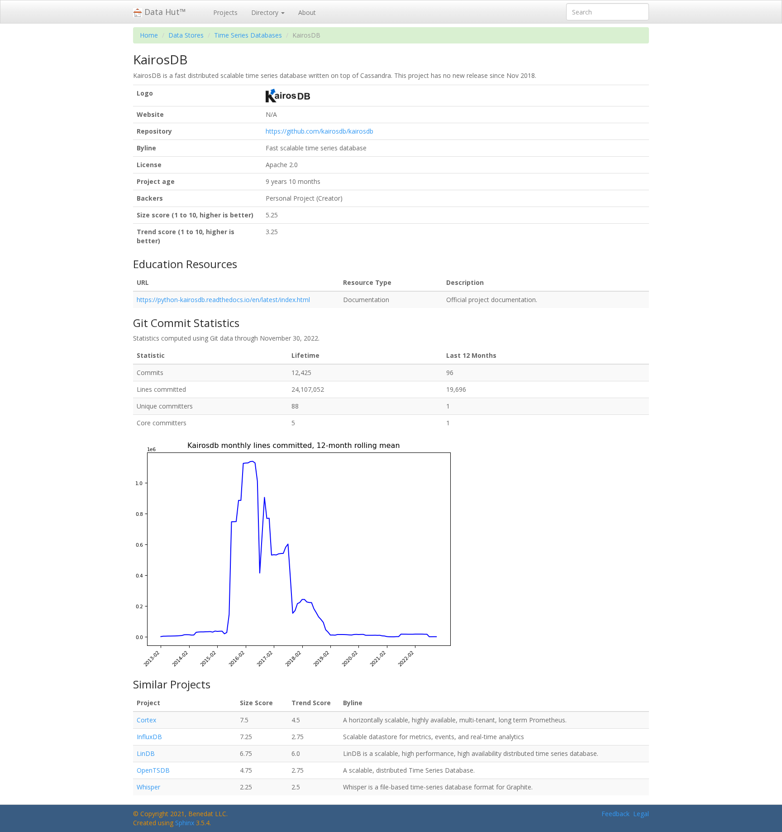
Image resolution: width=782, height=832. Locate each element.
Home (149, 35)
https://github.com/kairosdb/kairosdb (319, 131)
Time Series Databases (248, 35)
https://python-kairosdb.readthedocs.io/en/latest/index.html (223, 299)
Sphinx (184, 822)
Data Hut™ (164, 11)
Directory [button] (265, 12)
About (307, 12)
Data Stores (186, 35)
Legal (641, 813)
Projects (225, 12)
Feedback (615, 813)
